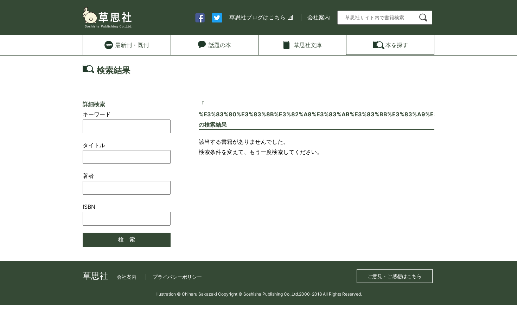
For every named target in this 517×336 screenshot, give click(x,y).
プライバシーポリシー (177, 277)
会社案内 (318, 17)
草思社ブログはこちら (257, 17)
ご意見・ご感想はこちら (395, 276)
